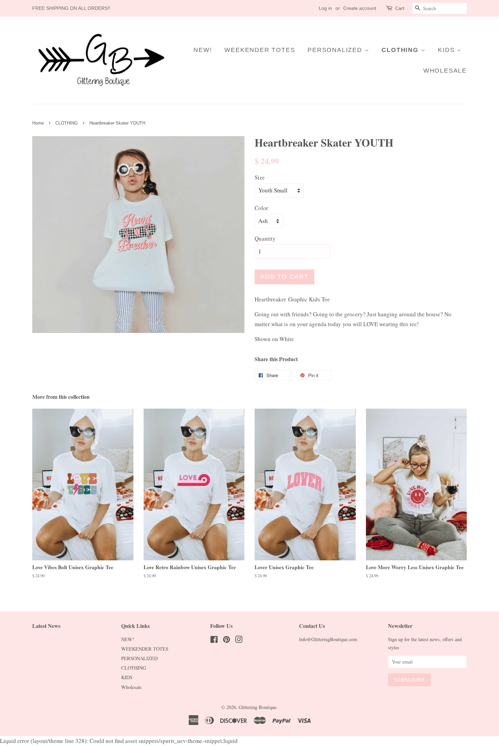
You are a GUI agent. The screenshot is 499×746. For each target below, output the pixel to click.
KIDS (447, 49)
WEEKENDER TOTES (259, 49)
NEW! (202, 49)
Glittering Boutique (257, 707)
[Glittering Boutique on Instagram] (238, 640)
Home (38, 123)
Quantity (265, 238)
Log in (325, 8)
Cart (399, 8)
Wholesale (445, 70)
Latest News (46, 626)
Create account (359, 8)
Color (261, 208)
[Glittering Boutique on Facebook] (214, 640)
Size (260, 177)
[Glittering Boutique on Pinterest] (226, 640)
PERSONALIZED (336, 49)
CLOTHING (401, 49)
